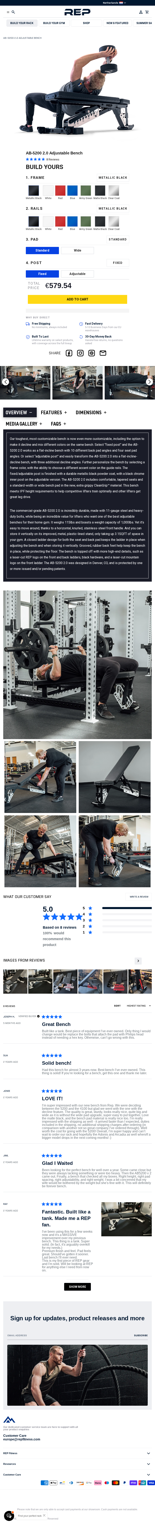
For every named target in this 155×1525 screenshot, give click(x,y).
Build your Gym (54, 23)
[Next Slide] (138, 961)
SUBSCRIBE (141, 1335)
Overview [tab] (16, 413)
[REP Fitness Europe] (77, 12)
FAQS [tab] (56, 424)
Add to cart (77, 299)
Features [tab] (51, 413)
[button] (8, 12)
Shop (86, 23)
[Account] (140, 12)
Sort (117, 1005)
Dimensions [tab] (89, 413)
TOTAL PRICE (34, 285)
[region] (77, 981)
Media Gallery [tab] (21, 424)
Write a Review (140, 898)
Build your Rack (22, 23)
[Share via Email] (103, 353)
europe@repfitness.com (21, 1439)
